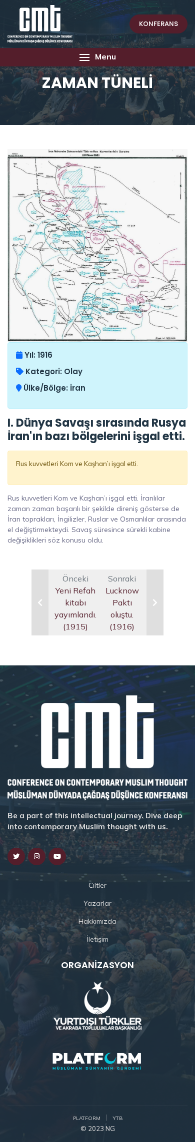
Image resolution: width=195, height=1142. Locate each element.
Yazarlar (98, 903)
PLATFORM (86, 1118)
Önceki (75, 602)
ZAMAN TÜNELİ (97, 82)
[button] (97, 57)
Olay (73, 371)
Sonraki (122, 602)
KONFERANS (158, 23)
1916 (45, 355)
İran (78, 388)
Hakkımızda (97, 921)
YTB (117, 1118)
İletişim (97, 939)
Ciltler (97, 885)
